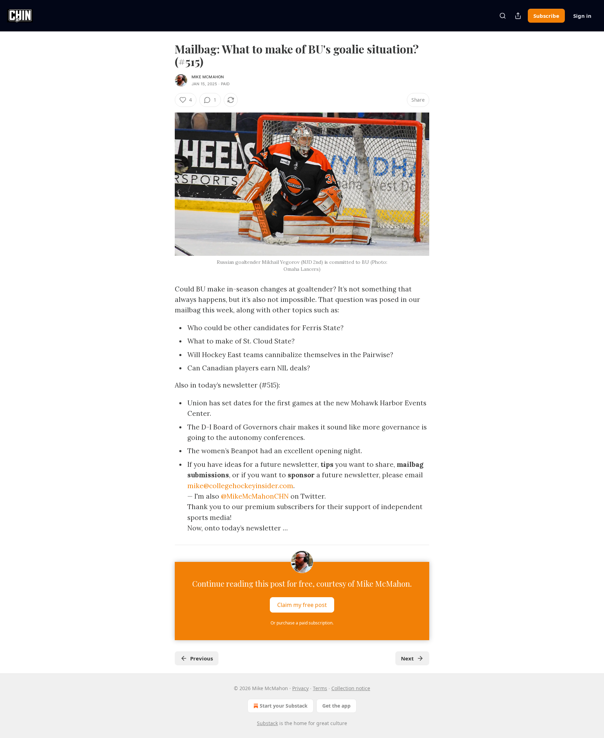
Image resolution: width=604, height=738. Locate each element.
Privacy (300, 688)
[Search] (503, 16)
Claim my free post (302, 604)
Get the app (336, 705)
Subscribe (546, 15)
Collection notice (350, 688)
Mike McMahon (208, 76)
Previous (201, 658)
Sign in (582, 15)
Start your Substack (284, 705)
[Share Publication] (518, 16)
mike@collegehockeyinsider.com (240, 486)
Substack (267, 723)
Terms (320, 688)
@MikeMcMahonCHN (255, 496)
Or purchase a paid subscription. (302, 623)
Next (407, 658)
